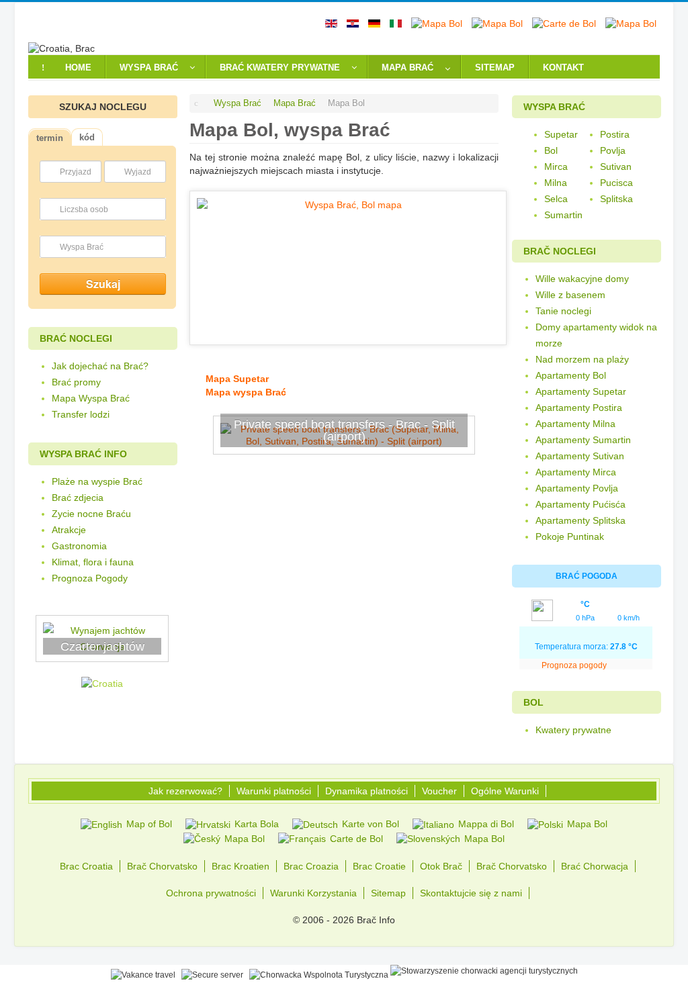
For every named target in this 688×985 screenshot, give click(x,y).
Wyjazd (137, 172)
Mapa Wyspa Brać (91, 398)
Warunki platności (273, 791)
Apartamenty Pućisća (580, 504)
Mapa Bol (585, 823)
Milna (555, 182)
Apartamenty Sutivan (579, 456)
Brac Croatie (379, 866)
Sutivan (616, 166)
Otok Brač (441, 866)
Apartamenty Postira (578, 407)
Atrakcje (69, 529)
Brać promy (76, 382)
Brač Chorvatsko (162, 866)
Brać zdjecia (77, 497)
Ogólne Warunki (505, 791)
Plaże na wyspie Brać (97, 481)
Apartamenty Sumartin (583, 439)
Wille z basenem (570, 294)
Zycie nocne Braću (91, 513)
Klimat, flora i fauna (93, 562)
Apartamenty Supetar (580, 391)
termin (49, 138)
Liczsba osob (84, 209)
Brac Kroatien (240, 866)
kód (87, 137)
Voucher (439, 791)
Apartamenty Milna (575, 423)
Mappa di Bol (485, 823)
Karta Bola (255, 823)
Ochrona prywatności (211, 893)
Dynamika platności (366, 791)
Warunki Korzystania (313, 893)
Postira (615, 134)
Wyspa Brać (81, 247)
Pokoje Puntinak (569, 536)
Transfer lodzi (81, 414)
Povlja (613, 150)
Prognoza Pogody (90, 578)
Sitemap (388, 893)
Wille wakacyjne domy (582, 278)
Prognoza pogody (575, 665)
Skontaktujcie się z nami (471, 893)
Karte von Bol (369, 823)
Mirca (556, 166)
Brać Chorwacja (594, 866)
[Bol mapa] (348, 267)
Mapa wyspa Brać (244, 392)
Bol (551, 150)
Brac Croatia (86, 866)
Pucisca (616, 182)
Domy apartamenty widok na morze (596, 335)
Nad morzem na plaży (582, 359)
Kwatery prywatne (573, 729)
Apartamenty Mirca (575, 472)
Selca (556, 198)
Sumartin (563, 214)
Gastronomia (79, 546)
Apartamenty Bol (570, 375)
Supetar (561, 134)
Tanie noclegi (563, 311)
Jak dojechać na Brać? (100, 366)
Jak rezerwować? (185, 791)
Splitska (616, 198)
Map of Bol (148, 823)
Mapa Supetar (236, 378)
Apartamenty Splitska (580, 520)
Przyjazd (75, 172)
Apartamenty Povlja (576, 488)
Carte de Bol (355, 838)
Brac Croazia (311, 866)
